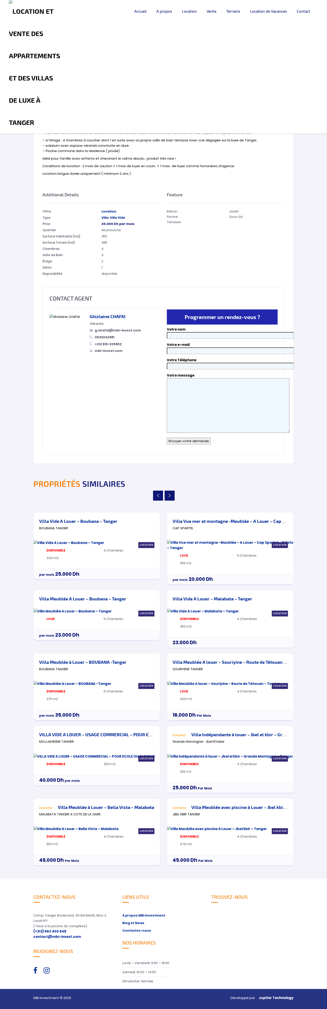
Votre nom (176, 329)
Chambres (51, 249)
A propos (164, 11)
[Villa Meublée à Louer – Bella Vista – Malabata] (76, 828)
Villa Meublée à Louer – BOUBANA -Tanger (83, 662)
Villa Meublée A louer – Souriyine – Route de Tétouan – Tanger (237, 662)
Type (46, 217)
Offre (46, 211)
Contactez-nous (136, 930)
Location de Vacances (268, 11)
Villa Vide (117, 217)
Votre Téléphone (181, 360)
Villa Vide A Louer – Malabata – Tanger (212, 598)
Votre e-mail (178, 344)
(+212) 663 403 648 (49, 931)
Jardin (234, 211)
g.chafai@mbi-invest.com (118, 330)
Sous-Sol (236, 217)
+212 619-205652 (108, 344)
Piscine (172, 217)
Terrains (233, 11)
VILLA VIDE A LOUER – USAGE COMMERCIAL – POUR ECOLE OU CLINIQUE (113, 734)
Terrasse (174, 222)
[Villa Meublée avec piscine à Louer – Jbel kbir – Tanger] (217, 828)
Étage (47, 261)
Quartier (49, 230)
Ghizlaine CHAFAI (107, 316)
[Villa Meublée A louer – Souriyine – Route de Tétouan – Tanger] (223, 683)
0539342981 (104, 337)
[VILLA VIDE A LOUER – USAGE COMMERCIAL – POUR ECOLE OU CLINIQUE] (94, 756)
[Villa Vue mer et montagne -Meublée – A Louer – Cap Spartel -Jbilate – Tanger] (230, 545)
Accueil (140, 11)
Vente (211, 11)
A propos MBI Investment (143, 915)
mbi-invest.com (108, 351)
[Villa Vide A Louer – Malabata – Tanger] (203, 611)
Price (46, 224)
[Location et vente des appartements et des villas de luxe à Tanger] (35, 66)
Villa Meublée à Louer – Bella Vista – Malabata (106, 807)
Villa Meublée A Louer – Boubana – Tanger (82, 598)
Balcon (172, 211)
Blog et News (133, 923)
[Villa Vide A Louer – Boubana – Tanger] (69, 542)
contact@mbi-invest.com (57, 936)
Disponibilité (52, 273)
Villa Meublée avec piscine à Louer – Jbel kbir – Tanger (247, 807)
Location (189, 11)
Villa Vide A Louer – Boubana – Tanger (78, 521)
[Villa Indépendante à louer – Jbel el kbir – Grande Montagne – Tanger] (230, 756)
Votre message (180, 375)
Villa (105, 217)
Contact (303, 11)
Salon (47, 267)
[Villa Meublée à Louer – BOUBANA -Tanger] (72, 683)
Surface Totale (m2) (58, 242)
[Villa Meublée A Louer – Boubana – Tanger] (73, 611)
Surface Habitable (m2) (61, 236)
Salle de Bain (52, 255)
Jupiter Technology (276, 997)
